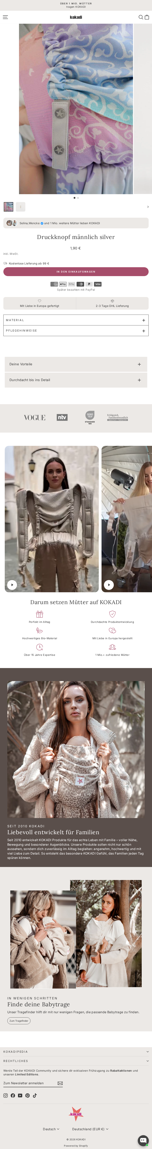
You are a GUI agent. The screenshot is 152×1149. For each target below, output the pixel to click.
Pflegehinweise (21, 330)
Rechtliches (15, 1061)
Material (15, 320)
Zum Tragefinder (19, 1020)
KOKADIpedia (15, 1051)
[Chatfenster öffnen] (143, 1140)
